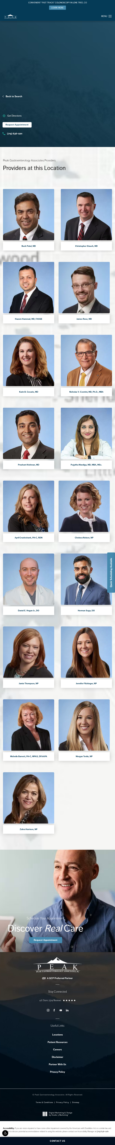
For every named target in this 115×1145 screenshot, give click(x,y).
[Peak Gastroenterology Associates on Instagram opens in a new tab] (47, 1010)
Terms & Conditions (44, 1102)
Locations (57, 1034)
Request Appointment (17, 124)
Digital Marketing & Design (60, 1114)
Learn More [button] (57, 8)
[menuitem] (47, 1010)
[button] (5, 1133)
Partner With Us (57, 1064)
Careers (57, 1049)
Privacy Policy (57, 1071)
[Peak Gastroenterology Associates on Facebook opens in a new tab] (54, 1010)
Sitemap (75, 1102)
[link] (17, 115)
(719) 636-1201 (103, 1131)
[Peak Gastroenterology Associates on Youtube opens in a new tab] (60, 1010)
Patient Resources (58, 1042)
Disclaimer (57, 1057)
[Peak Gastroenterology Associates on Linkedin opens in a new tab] (67, 1010)
